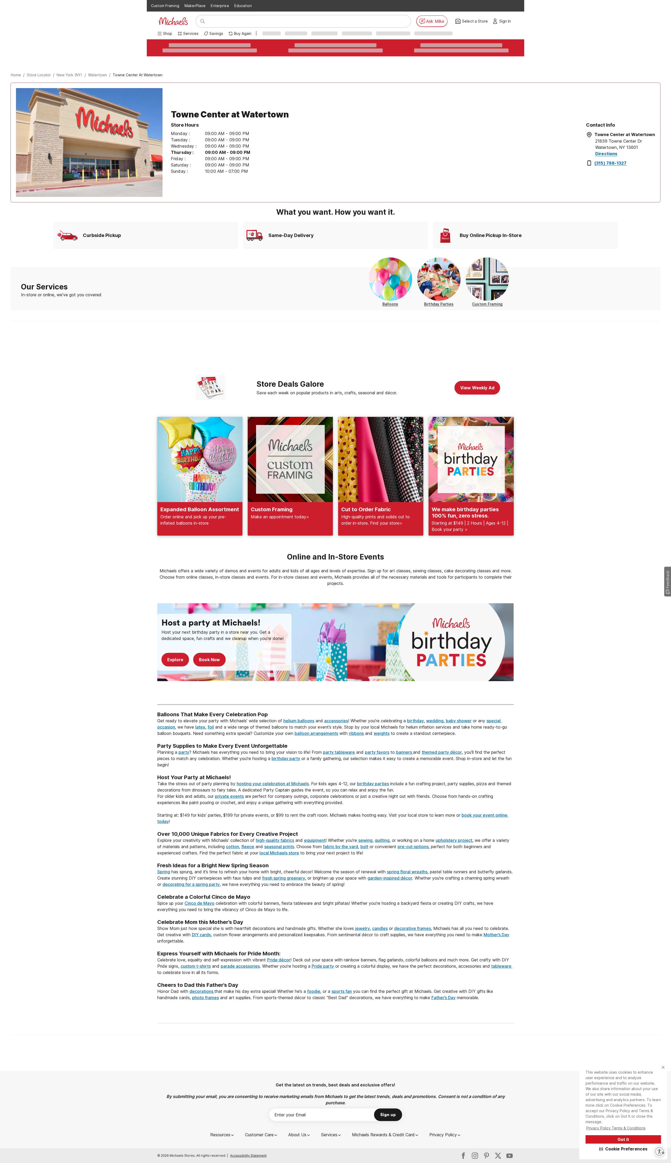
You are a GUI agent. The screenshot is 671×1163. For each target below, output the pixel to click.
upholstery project (454, 840)
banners (404, 752)
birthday (415, 720)
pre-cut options (413, 846)
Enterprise (220, 5)
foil (211, 727)
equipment (315, 840)
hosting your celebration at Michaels (273, 783)
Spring (163, 871)
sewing (365, 840)
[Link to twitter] (498, 1155)
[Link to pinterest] (486, 1155)
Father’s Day (443, 997)
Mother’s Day (496, 934)
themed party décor (442, 752)
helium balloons (298, 720)
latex (200, 727)
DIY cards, (202, 934)
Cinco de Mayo (199, 903)
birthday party (286, 758)
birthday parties (373, 783)
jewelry (362, 928)
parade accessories (240, 966)
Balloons (390, 304)
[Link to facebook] (463, 1155)
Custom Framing (165, 5)
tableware (501, 966)
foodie (313, 991)
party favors (377, 752)
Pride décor (278, 959)
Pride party (323, 966)
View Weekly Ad (477, 387)
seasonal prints (279, 846)
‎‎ (335, 708)
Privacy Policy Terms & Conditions (616, 1128)
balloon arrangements (316, 733)
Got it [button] (623, 1139)
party (183, 752)
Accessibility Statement (248, 1155)
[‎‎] (335, 739)
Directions (606, 153)
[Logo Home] (173, 21)
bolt (364, 846)
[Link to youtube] (509, 1155)
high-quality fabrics (275, 840)
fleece (247, 846)
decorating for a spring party (191, 884)
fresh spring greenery (283, 878)
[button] (623, 1149)
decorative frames (412, 928)
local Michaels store (279, 852)
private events (229, 796)
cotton (232, 846)
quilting (382, 840)
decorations (202, 991)
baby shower (459, 720)
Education (243, 5)
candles (380, 928)
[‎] (335, 695)
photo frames (205, 997)
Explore (175, 659)
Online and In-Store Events (335, 556)
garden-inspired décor (389, 878)
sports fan (342, 991)
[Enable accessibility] (659, 1151)
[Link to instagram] (475, 1155)
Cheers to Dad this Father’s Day (197, 985)
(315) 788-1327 (610, 163)
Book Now (209, 659)
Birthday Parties (438, 304)
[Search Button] (202, 21)
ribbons (356, 733)
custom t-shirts (196, 966)
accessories (336, 720)
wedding (434, 720)
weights (381, 733)
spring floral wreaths (407, 871)
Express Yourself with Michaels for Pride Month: (219, 953)
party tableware (339, 752)
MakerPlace (195, 5)
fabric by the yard (340, 846)
